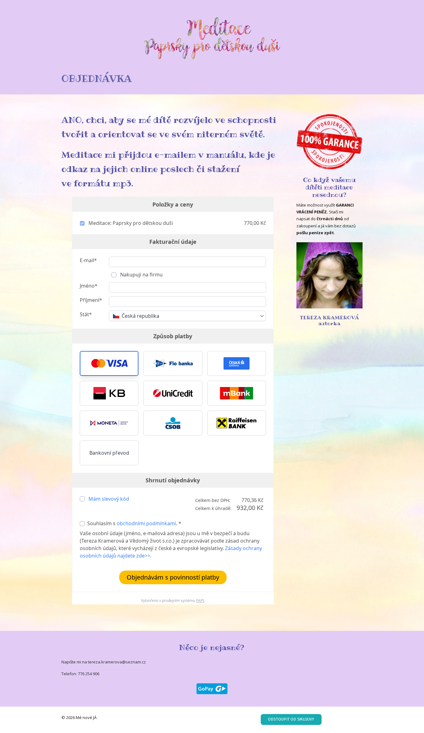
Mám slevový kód (108, 498)
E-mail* (88, 260)
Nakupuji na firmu (141, 274)
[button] (109, 363)
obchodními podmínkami (146, 523)
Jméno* (88, 285)
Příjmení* (91, 300)
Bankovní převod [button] (109, 452)
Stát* (86, 314)
